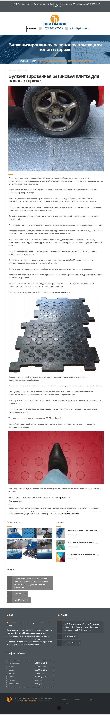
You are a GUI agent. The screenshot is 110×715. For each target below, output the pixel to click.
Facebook (65, 700)
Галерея (39, 698)
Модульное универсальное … (81, 542)
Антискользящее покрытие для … (83, 530)
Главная (24, 61)
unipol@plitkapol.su (22, 600)
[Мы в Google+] (57, 9)
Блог (34, 61)
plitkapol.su (65, 497)
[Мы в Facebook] (52, 9)
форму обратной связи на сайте (65, 514)
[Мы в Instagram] (60, 9)
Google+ (89, 700)
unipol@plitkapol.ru (79, 28)
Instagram (65, 703)
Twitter (77, 700)
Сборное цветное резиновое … (82, 554)
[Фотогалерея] (14, 533)
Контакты (48, 698)
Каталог (26, 698)
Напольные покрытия (28, 701)
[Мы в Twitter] (55, 9)
